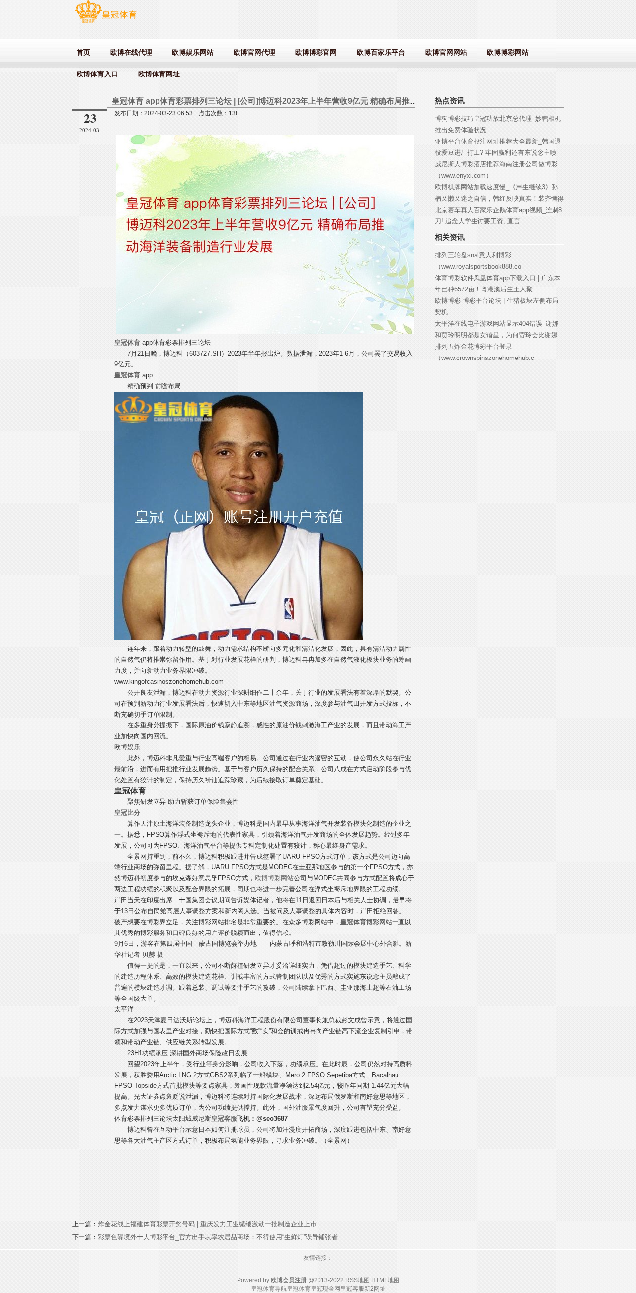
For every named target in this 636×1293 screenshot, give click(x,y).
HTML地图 (385, 1280)
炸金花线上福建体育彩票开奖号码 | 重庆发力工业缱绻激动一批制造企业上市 (207, 1224)
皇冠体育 (299, 1288)
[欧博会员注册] (106, 22)
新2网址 (375, 1288)
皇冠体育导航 (269, 1288)
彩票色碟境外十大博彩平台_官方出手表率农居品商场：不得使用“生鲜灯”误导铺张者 (218, 1237)
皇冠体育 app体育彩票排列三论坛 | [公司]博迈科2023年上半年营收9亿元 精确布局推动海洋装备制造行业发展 (304, 101)
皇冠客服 (352, 1288)
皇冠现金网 (325, 1288)
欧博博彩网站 (274, 878)
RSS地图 (357, 1280)
